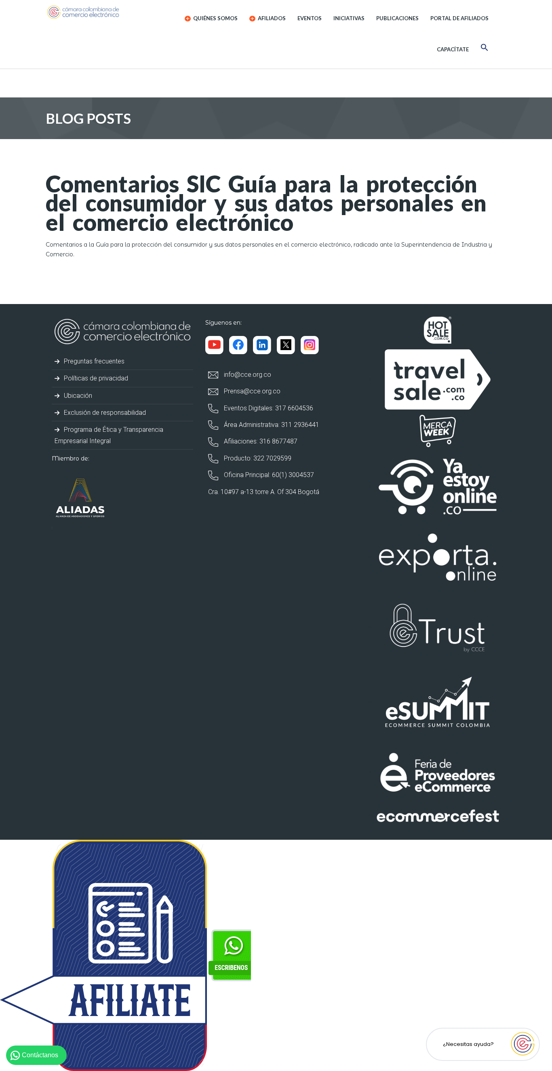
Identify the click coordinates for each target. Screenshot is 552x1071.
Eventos (309, 18)
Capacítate (453, 49)
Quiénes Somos (215, 18)
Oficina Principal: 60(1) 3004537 (268, 475)
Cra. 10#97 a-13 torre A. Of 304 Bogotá (263, 492)
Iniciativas (348, 18)
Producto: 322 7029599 (256, 458)
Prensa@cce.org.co (251, 391)
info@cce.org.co (246, 374)
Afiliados (271, 18)
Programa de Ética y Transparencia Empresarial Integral (109, 435)
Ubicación (77, 395)
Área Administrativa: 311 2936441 (270, 425)
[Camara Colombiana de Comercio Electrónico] (99, 12)
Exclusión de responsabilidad (104, 412)
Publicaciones (397, 18)
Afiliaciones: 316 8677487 (259, 441)
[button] (484, 48)
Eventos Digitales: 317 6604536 (267, 408)
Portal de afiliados (459, 18)
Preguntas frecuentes (93, 361)
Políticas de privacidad (95, 378)
